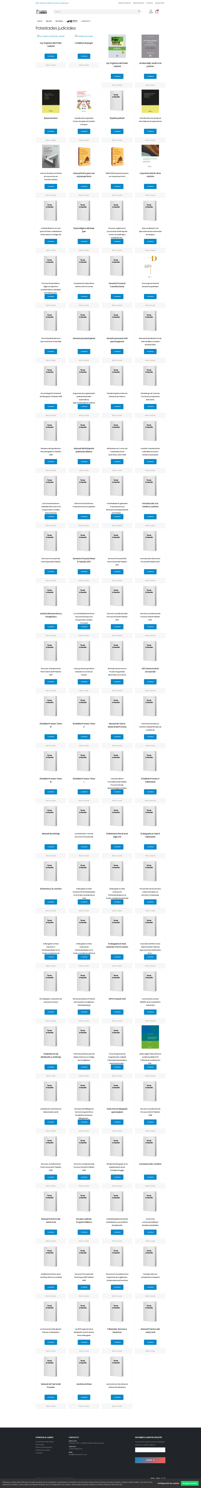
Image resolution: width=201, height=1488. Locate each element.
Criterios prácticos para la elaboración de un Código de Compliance (84, 1057)
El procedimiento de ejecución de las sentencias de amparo (150, 231)
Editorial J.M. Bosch (124, 3)
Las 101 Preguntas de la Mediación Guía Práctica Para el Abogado (84, 1332)
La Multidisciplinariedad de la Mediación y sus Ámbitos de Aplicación (117, 1222)
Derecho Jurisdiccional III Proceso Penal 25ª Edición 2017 (117, 616)
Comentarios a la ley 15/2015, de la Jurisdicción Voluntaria (150, 1002)
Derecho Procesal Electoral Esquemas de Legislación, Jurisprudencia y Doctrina (117, 1277)
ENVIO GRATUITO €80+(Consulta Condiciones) (52, 3)
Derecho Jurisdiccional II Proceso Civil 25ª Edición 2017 (150, 616)
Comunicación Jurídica (150, 1164)
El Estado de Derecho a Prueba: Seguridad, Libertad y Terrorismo (117, 671)
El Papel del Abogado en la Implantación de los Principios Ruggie (117, 1167)
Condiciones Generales (45, 1442)
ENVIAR (149, 1460)
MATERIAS (59, 21)
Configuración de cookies (168, 1483)
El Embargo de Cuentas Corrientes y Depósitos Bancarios (150, 396)
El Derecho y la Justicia (51, 888)
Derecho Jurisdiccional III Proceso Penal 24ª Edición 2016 (84, 1167)
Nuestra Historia (138, 3)
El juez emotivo (51, 118)
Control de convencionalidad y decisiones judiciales (150, 1222)
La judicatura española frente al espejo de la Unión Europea (84, 121)
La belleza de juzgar (84, 43)
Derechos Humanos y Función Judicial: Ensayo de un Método (150, 727)
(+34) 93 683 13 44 (75, 1449)
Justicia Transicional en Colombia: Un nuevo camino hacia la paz (150, 451)
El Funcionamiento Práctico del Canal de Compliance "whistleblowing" (84, 1002)
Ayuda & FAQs (159, 3)
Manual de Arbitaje (51, 833)
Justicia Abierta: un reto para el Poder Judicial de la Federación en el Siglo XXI (51, 231)
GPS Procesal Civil (117, 998)
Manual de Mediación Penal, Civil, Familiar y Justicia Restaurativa (150, 341)
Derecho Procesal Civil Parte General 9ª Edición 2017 (117, 561)
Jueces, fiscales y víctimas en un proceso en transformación (51, 176)
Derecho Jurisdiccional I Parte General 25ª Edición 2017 (50, 671)
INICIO (39, 21)
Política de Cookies (43, 1450)
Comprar (50, 56)
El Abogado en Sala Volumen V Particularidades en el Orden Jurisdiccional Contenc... (51, 950)
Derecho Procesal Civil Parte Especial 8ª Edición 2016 (84, 1277)
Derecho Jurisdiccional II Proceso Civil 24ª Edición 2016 (150, 1112)
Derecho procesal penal (84, 338)
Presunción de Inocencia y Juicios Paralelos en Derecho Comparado (150, 892)
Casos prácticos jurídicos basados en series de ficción (84, 671)
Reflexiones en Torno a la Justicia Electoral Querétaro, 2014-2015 (117, 451)
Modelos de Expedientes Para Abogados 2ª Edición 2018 (50, 451)
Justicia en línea (84, 1384)
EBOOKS (49, 21)
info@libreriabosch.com (78, 1454)
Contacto (149, 3)
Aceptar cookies (190, 1483)
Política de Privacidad (44, 1447)
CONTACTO (85, 21)
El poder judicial (117, 118)
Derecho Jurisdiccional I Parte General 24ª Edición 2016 (50, 1167)
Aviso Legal (40, 1444)
